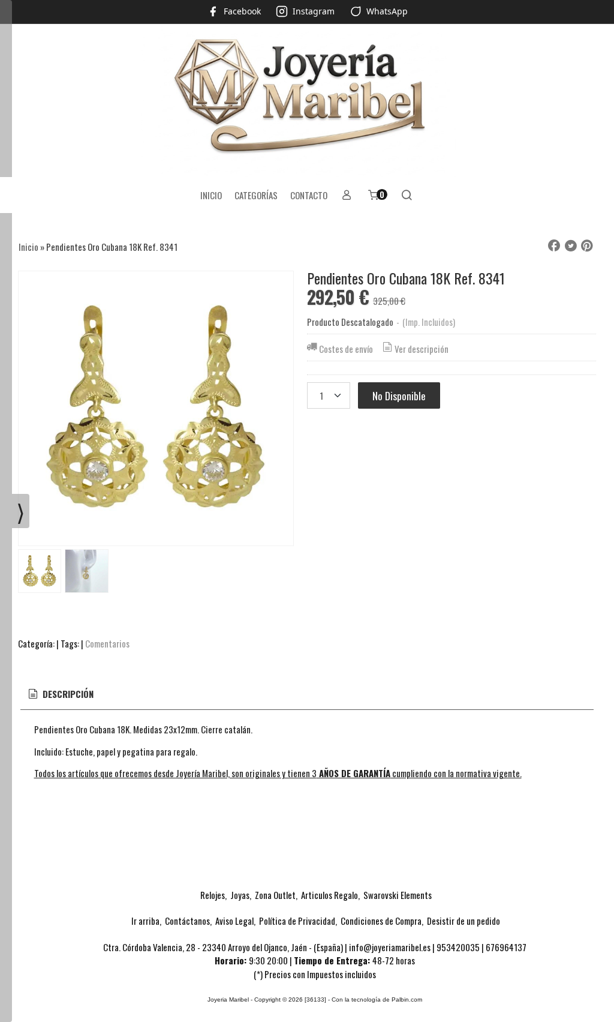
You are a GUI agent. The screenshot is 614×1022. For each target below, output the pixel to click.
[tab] (60, 694)
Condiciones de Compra (381, 920)
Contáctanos (187, 920)
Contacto (308, 195)
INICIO (211, 195)
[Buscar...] (407, 195)
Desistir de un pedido (463, 920)
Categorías (256, 195)
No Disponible (399, 395)
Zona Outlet (275, 894)
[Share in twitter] (570, 246)
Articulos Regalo (329, 894)
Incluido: (49, 751)
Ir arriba (145, 920)
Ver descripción (422, 348)
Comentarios (107, 643)
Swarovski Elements (397, 894)
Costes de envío (346, 348)
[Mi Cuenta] (347, 195)
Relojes (212, 894)
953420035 (458, 947)
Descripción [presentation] (67, 693)
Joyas (239, 894)
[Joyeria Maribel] (307, 100)
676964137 (506, 947)
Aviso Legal (234, 920)
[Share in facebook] (554, 246)
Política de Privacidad (297, 920)
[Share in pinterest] (587, 246)
